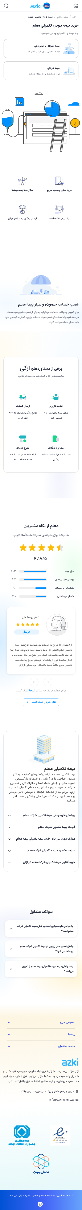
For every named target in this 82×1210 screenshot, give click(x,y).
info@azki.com (58, 1100)
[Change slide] (48, 682)
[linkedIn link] (40, 1204)
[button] (26, 632)
